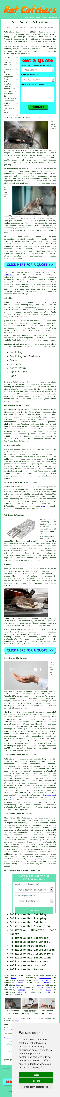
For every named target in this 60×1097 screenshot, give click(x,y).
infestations (10, 422)
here (17, 1021)
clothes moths (11, 987)
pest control (46, 797)
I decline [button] (36, 1081)
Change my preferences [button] (36, 1086)
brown (35, 150)
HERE (53, 183)
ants (39, 985)
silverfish (47, 980)
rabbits (47, 992)
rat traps (38, 541)
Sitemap (6, 1068)
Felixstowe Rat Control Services (22, 870)
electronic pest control (16, 764)
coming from (33, 230)
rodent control (41, 776)
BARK (43, 506)
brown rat (13, 94)
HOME (26, 17)
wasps (20, 983)
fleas (48, 990)
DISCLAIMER (53, 17)
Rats (33, 42)
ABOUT (38, 17)
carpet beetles (44, 987)
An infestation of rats (15, 169)
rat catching (27, 272)
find (12, 818)
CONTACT (44, 17)
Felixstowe (9, 275)
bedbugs (21, 990)
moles (13, 978)
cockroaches (45, 978)
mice (20, 992)
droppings (15, 223)
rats (25, 216)
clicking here (34, 859)
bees (18, 985)
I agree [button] (36, 1075)
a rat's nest (38, 228)
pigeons (20, 980)
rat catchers (28, 291)
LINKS (32, 17)
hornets (47, 983)
